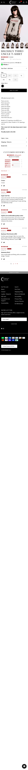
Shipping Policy (19, 291)
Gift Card (3, 296)
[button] (4, 57)
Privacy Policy (18, 299)
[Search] (4, 2)
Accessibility (18, 296)
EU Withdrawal (19, 303)
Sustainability (4, 303)
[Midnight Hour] (13, 2)
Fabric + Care (4, 138)
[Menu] (1, 2)
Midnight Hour (7, 350)
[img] (4, 175)
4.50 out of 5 (17, 155)
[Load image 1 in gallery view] (14, 23)
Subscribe (14, 324)
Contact (3, 291)
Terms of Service (19, 301)
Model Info (4, 146)
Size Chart (17, 289)
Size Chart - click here (7, 68)
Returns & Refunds (20, 294)
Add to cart (14, 90)
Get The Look (4, 287)
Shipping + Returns (6, 142)
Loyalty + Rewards (6, 294)
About (2, 289)
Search (16, 287)
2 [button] (13, 263)
